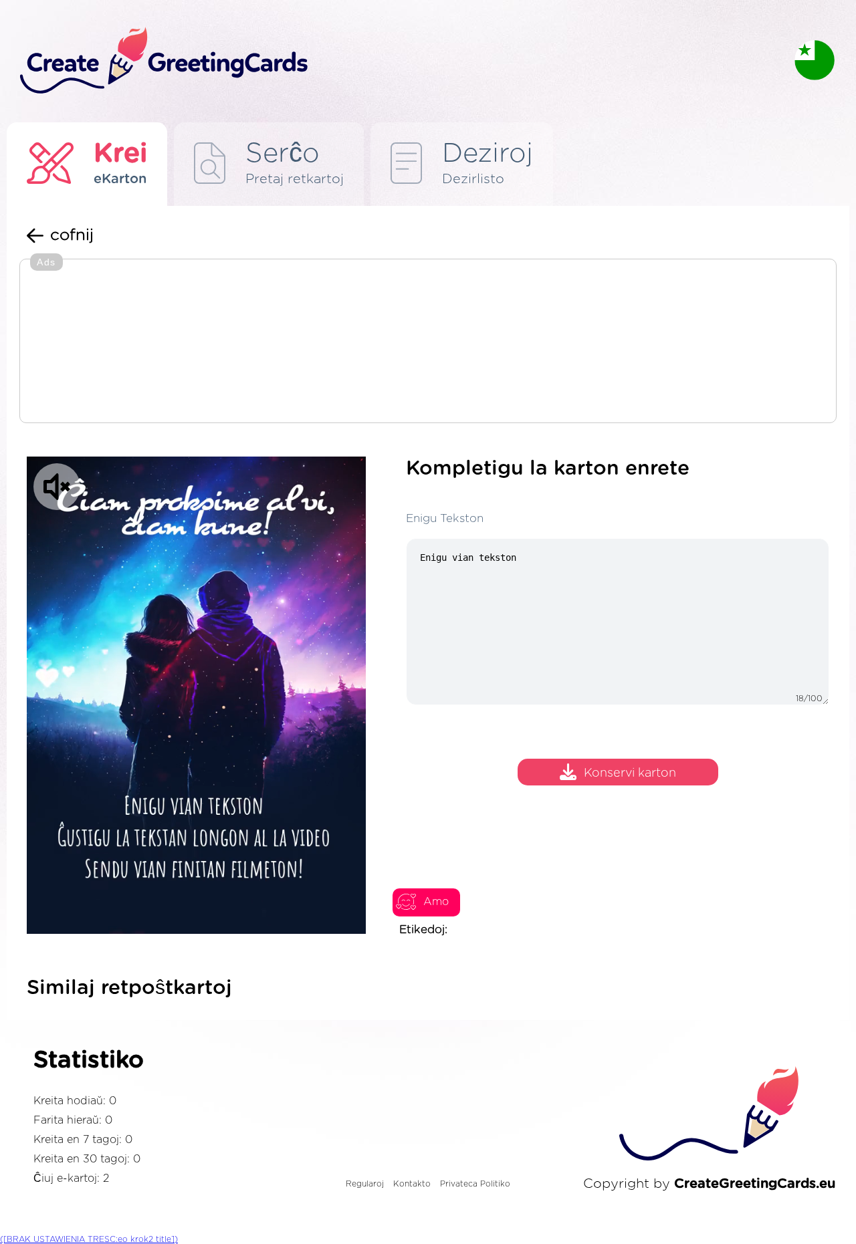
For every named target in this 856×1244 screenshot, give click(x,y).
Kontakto (412, 1184)
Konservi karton (630, 773)
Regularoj (365, 1184)
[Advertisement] (428, 342)
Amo (436, 901)
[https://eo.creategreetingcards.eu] (396, 61)
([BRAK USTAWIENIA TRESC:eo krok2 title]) (89, 1239)
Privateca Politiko (475, 1184)
